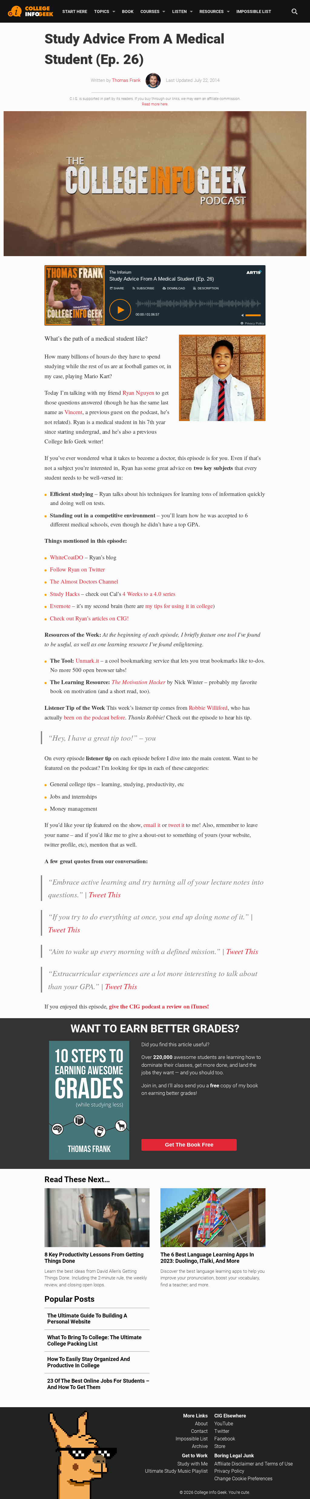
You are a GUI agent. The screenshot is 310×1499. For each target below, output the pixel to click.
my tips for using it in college (179, 606)
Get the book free (189, 1145)
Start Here (74, 11)
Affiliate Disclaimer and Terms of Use (253, 1464)
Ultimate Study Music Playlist (176, 1471)
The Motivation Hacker (138, 682)
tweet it (176, 824)
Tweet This (105, 894)
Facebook (224, 1439)
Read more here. (155, 104)
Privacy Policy (229, 1471)
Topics (101, 11)
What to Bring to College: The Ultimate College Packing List (94, 1340)
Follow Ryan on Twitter (77, 569)
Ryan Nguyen (138, 392)
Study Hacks (65, 593)
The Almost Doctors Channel (84, 581)
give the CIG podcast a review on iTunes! (159, 1006)
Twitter (221, 1431)
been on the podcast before (94, 717)
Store (219, 1446)
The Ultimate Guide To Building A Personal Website (87, 1318)
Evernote (60, 606)
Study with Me (192, 1464)
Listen (179, 11)
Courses (150, 11)
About (201, 1424)
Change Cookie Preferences (243, 1478)
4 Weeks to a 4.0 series (149, 593)
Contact (199, 1431)
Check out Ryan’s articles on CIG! (89, 618)
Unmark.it (87, 660)
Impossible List (253, 11)
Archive (200, 1446)
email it (151, 824)
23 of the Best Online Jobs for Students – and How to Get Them (98, 1384)
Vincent (73, 412)
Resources (212, 11)
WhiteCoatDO (66, 557)
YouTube (223, 1424)
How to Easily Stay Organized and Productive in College (88, 1362)
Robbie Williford (208, 707)
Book (128, 11)
